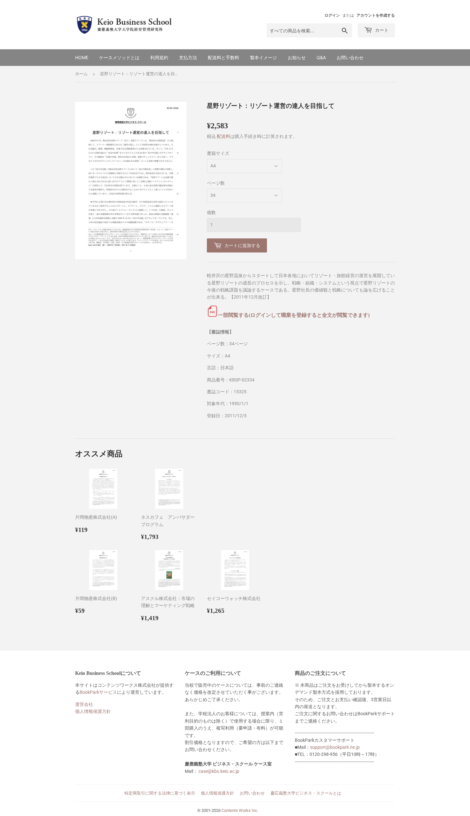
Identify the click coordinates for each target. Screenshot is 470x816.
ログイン (332, 15)
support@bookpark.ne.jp (335, 747)
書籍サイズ (218, 153)
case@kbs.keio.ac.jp (219, 771)
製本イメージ (263, 57)
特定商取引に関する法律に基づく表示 (159, 793)
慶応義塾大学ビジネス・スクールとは (305, 793)
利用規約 (159, 57)
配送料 (223, 136)
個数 (211, 212)
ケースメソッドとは (119, 57)
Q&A (321, 57)
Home (81, 57)
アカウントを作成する (375, 15)
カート (381, 30)
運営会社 (84, 704)
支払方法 (188, 57)
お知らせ (297, 57)
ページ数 (216, 183)
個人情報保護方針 (93, 711)
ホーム (81, 73)
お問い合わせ (350, 57)
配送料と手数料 (223, 57)
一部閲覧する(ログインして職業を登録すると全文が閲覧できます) (294, 315)
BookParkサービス (98, 692)
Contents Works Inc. (240, 810)
